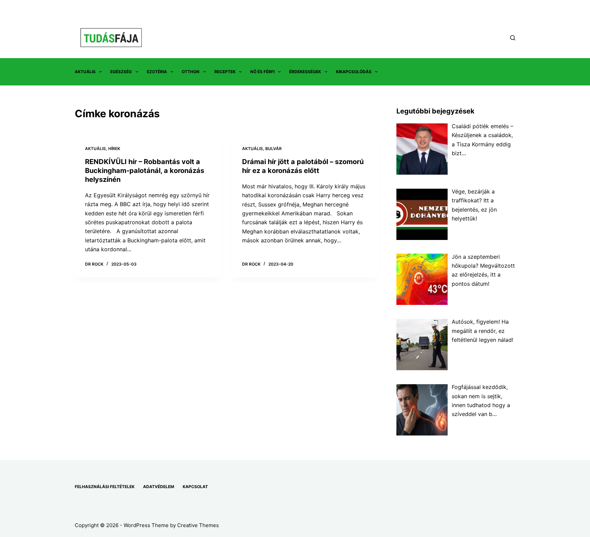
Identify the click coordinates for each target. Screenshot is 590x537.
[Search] (512, 37)
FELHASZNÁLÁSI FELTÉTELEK (105, 486)
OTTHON (190, 71)
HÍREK (114, 148)
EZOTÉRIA (157, 71)
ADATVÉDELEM (158, 486)
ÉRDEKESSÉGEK (305, 71)
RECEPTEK (225, 71)
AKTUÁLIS (85, 71)
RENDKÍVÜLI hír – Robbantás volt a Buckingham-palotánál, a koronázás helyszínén (144, 171)
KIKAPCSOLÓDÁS (353, 71)
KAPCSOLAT (195, 486)
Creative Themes (198, 525)
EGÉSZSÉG (121, 71)
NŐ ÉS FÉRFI (262, 71)
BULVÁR (273, 148)
